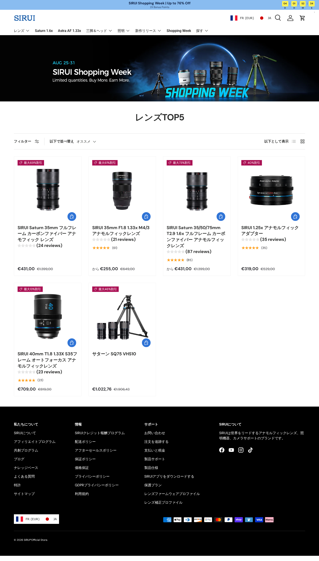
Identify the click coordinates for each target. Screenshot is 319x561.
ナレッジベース (26, 467)
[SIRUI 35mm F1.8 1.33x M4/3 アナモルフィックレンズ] (122, 190)
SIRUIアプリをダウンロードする (169, 476)
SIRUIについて (25, 433)
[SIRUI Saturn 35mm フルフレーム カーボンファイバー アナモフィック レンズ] (48, 190)
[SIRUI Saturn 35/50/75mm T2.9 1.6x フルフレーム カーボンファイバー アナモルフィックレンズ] (197, 190)
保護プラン (153, 485)
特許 (17, 485)
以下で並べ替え (62, 141)
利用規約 (82, 493)
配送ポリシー (85, 441)
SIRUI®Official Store (35, 540)
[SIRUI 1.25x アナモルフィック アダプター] (271, 190)
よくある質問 (24, 476)
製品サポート (154, 459)
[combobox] (242, 18)
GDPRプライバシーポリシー (97, 485)
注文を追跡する (156, 441)
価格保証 (82, 467)
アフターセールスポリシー (96, 450)
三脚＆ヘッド (96, 31)
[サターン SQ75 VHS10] (122, 316)
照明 (121, 31)
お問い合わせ (154, 433)
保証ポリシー (85, 459)
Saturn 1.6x (44, 31)
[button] (302, 18)
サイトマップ (24, 493)
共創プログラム (26, 450)
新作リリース (145, 31)
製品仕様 (151, 467)
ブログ (19, 459)
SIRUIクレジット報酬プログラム (100, 433)
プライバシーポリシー (92, 476)
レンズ (19, 31)
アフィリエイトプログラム (35, 441)
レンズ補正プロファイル (163, 502)
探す (199, 31)
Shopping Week (179, 31)
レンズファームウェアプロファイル (172, 493)
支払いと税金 (154, 450)
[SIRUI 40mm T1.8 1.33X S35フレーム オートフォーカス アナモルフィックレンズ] (48, 316)
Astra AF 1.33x (69, 31)
